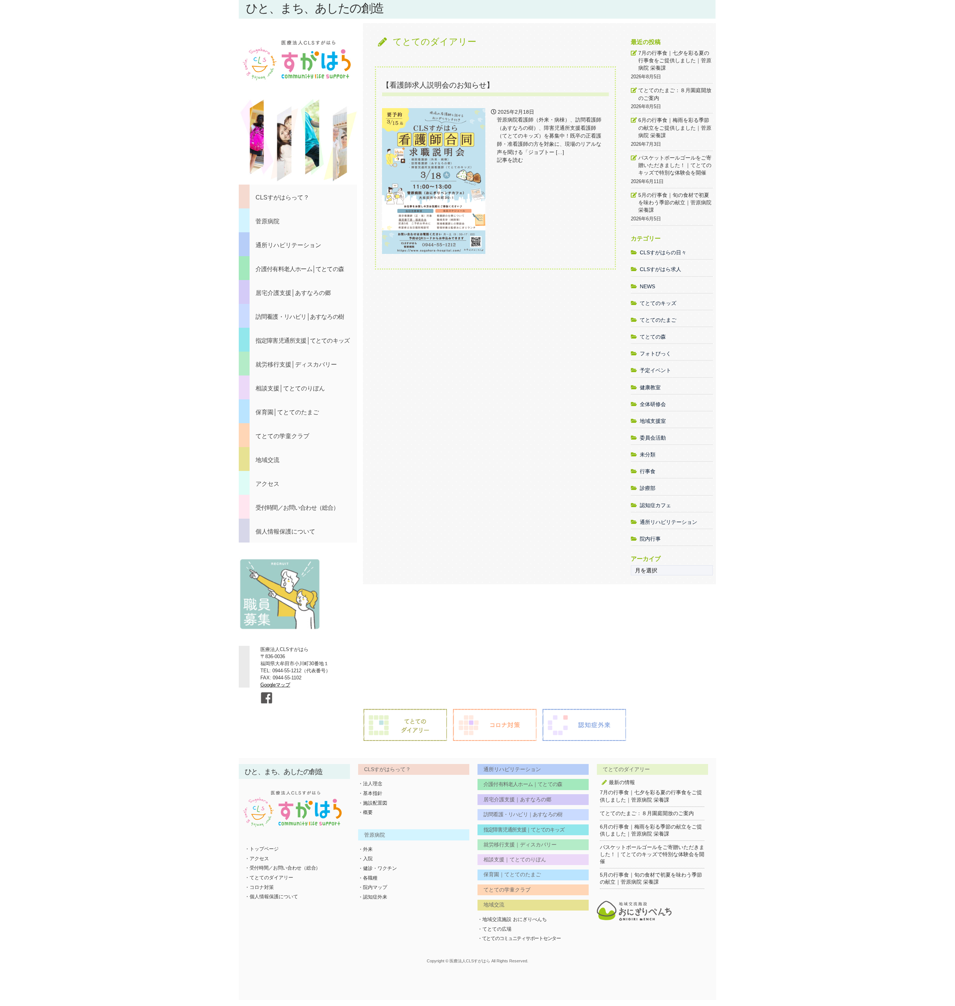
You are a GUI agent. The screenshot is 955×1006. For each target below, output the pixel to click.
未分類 (647, 455)
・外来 (365, 849)
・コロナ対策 (259, 887)
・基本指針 (370, 793)
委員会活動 (653, 438)
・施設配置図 (372, 803)
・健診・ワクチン (377, 868)
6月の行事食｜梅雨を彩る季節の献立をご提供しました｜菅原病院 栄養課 (674, 127)
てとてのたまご (658, 320)
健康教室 (650, 387)
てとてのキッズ (658, 303)
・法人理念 (370, 783)
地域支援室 (653, 421)
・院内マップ (372, 887)
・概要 (365, 812)
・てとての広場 (494, 929)
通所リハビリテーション (668, 522)
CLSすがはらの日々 (663, 252)
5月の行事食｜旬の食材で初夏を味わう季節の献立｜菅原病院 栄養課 (674, 202)
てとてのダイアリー (434, 42)
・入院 (365, 858)
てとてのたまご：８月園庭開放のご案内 (674, 94)
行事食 (647, 471)
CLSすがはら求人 (660, 269)
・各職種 (368, 878)
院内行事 (650, 539)
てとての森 (653, 337)
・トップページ (262, 849)
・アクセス (257, 858)
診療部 (647, 488)
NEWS (647, 286)
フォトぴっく (655, 353)
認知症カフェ (655, 505)
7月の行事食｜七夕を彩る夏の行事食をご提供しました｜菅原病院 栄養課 (674, 60)
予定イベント (655, 370)
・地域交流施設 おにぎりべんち (512, 919)
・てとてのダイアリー (269, 877)
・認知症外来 (372, 897)
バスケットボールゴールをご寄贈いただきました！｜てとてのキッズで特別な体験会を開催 (674, 165)
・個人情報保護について (271, 896)
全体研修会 (653, 404)
